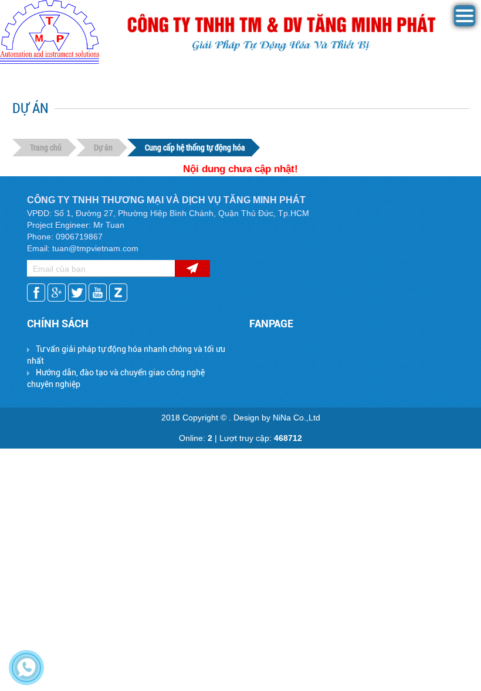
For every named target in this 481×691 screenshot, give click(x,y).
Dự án (103, 147)
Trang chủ (46, 147)
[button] (464, 23)
